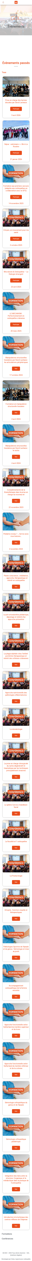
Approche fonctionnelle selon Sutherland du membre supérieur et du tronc (16, 1027)
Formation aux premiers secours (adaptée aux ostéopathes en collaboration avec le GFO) (16, 188)
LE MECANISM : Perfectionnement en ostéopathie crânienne (16, 315)
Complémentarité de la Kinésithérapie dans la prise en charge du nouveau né (16, 492)
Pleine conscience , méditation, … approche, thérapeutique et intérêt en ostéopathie (16, 578)
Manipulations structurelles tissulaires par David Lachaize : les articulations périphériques (16, 360)
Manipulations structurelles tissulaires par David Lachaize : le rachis (16, 448)
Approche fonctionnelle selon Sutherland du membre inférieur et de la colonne (16, 1066)
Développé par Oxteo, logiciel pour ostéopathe (16, 1259)
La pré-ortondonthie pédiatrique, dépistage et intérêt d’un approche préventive (16, 617)
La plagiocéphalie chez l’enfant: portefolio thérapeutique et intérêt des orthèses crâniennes (16, 656)
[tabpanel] (16, 653)
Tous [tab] (4, 72)
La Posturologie (16, 876)
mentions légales (16, 1255)
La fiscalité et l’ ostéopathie (16, 841)
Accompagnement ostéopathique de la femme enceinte (16, 988)
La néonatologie (16, 729)
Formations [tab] (7, 1234)
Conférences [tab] (7, 1239)
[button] (16, 2)
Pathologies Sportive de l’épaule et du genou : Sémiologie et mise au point (16, 949)
